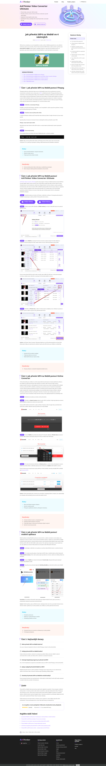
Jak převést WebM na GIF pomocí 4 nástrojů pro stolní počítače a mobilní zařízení (38, 716)
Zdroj (63, 1)
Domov (23, 732)
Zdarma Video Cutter (42, 749)
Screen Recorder (41, 745)
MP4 (41, 93)
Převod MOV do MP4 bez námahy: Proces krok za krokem (33, 719)
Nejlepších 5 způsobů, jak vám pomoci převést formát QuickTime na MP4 (78, 48)
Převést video (48, 40)
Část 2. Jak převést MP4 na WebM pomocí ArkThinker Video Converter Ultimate (40, 76)
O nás (57, 743)
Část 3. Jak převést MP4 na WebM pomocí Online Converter (36, 78)
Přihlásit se (83, 1)
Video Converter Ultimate (43, 743)
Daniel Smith (37, 40)
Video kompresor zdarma (43, 751)
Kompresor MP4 (24, 470)
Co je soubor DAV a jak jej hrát (77, 41)
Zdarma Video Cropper (42, 753)
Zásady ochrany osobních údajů (61, 748)
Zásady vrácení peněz (60, 759)
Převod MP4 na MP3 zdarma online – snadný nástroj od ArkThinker (35, 727)
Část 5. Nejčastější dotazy (29, 81)
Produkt (56, 1)
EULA (57, 751)
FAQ (75, 748)
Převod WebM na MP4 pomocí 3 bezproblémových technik (33, 723)
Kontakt (76, 746)
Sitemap (58, 757)
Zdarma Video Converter (43, 747)
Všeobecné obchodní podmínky (60, 754)
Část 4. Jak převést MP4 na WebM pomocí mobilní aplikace (36, 79)
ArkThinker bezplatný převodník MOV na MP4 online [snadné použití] (35, 725)
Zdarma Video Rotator (42, 755)
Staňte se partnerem (60, 745)
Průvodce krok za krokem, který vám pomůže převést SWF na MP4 (35, 721)
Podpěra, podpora (71, 1)
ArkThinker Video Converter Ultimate (33, 7)
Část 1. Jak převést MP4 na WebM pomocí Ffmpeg (34, 74)
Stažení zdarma (27, 24)
